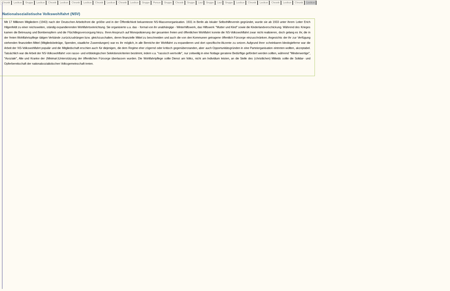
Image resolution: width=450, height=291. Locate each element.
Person (156, 2)
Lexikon (18, 2)
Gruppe (29, 2)
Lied (200, 2)
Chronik (6, 2)
